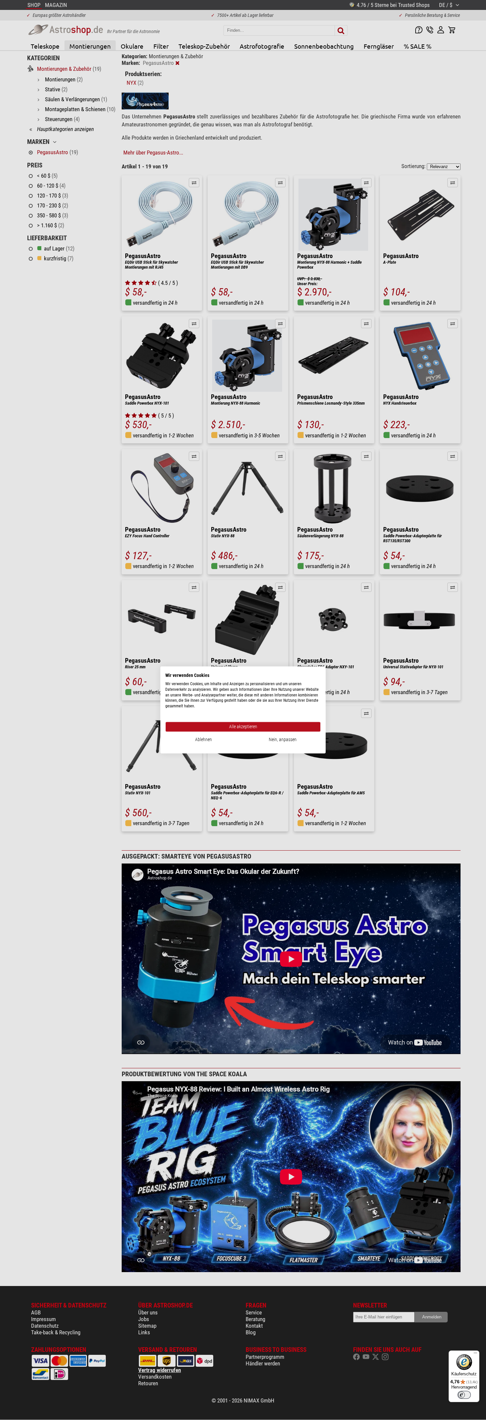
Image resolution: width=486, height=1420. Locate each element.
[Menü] (475, 1354)
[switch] (464, 1395)
